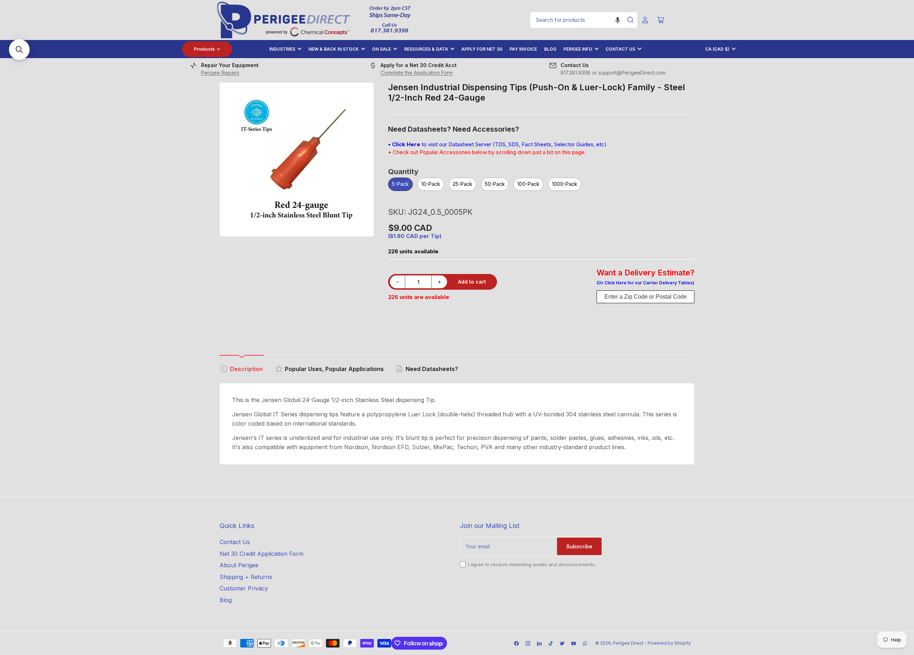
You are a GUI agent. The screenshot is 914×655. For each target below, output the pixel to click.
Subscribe (579, 546)
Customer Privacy (244, 588)
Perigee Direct (628, 643)
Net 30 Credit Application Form (261, 553)
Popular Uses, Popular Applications (334, 368)
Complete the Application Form (417, 73)
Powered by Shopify (669, 643)
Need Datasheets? (432, 368)
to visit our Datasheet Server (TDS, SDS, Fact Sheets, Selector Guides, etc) (497, 144)
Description (246, 368)
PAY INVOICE (523, 49)
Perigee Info (577, 49)
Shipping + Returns (246, 576)
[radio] (400, 185)
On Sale (381, 49)
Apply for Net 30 (481, 49)
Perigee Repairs (220, 73)
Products (204, 49)
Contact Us (620, 49)
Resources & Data (426, 49)
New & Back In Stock (333, 49)
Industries (282, 49)
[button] (618, 20)
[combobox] (583, 20)
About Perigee (239, 565)
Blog (550, 49)
